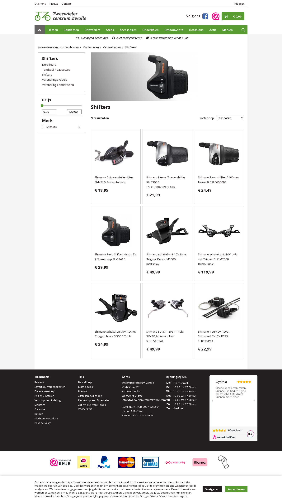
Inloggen (239, 3)
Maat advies (85, 387)
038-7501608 (134, 395)
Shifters (131, 47)
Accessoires (128, 30)
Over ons (40, 3)
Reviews (39, 382)
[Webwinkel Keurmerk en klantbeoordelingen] (215, 16)
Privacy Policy (43, 423)
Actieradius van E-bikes (92, 405)
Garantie (40, 409)
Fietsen (53, 30)
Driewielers (92, 30)
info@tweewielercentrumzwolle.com (144, 400)
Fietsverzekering (44, 391)
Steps (110, 30)
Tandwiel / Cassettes (56, 69)
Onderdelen (150, 30)
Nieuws (53, 3)
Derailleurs (49, 64)
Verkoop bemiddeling (48, 400)
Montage (40, 405)
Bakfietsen (71, 30)
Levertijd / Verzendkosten (50, 387)
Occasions (196, 30)
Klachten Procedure (46, 418)
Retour (39, 414)
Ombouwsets (173, 30)
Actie (213, 30)
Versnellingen (112, 47)
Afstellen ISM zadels (90, 396)
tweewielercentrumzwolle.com (58, 47)
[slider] (42, 105)
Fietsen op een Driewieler (93, 400)
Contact (66, 3)
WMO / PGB (85, 409)
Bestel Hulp (85, 382)
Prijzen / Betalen (44, 396)
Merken (227, 30)
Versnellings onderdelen (58, 85)
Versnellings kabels (54, 79)
